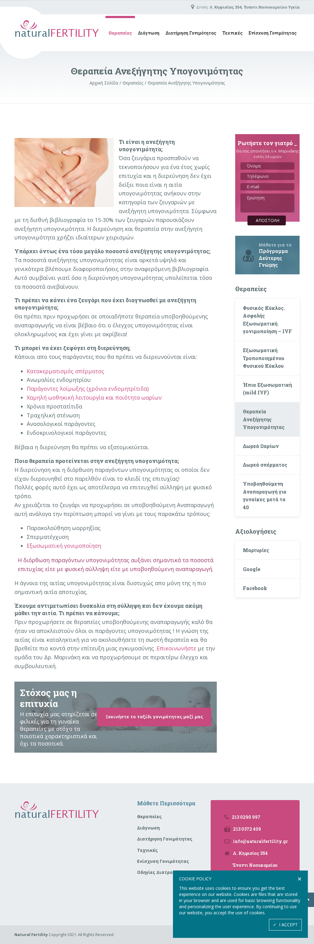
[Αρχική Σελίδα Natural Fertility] (57, 32)
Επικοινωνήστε (176, 648)
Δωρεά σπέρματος (265, 464)
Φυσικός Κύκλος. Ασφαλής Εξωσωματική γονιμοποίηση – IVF (267, 320)
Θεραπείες (120, 33)
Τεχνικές (232, 33)
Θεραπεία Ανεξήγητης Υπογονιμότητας (264, 419)
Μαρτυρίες (256, 550)
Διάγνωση (148, 33)
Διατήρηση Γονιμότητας (191, 33)
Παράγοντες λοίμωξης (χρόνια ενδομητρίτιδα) (88, 388)
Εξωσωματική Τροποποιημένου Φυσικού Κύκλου (263, 358)
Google (251, 569)
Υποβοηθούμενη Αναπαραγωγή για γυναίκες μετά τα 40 (264, 495)
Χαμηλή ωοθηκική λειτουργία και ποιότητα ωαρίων (94, 397)
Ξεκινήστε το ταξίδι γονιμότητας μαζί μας (154, 717)
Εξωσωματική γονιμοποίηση (64, 545)
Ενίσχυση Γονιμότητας (273, 33)
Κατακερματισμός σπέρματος (65, 371)
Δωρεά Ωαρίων (261, 446)
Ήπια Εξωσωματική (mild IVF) (267, 389)
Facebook (255, 588)
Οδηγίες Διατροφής (159, 872)
